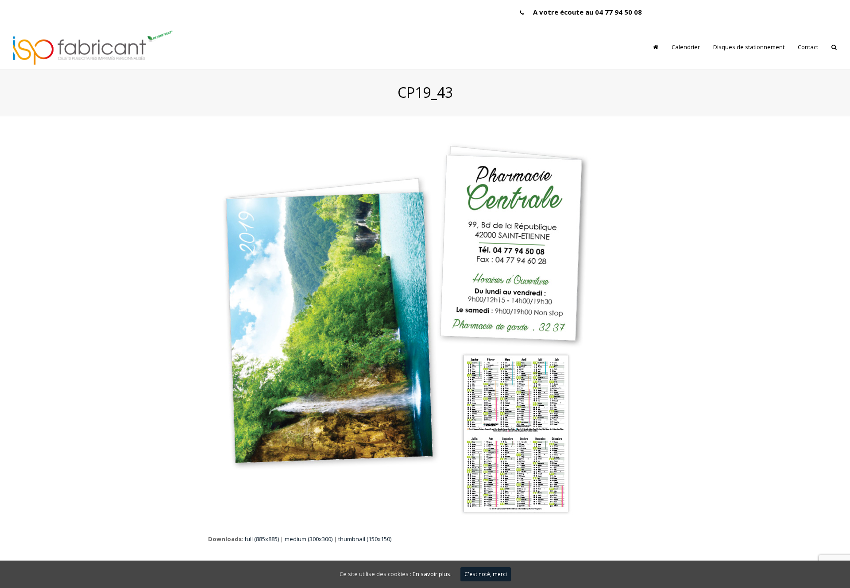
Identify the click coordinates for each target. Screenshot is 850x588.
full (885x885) (261, 539)
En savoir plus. (432, 574)
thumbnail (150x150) (364, 539)
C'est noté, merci (485, 574)
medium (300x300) (308, 539)
